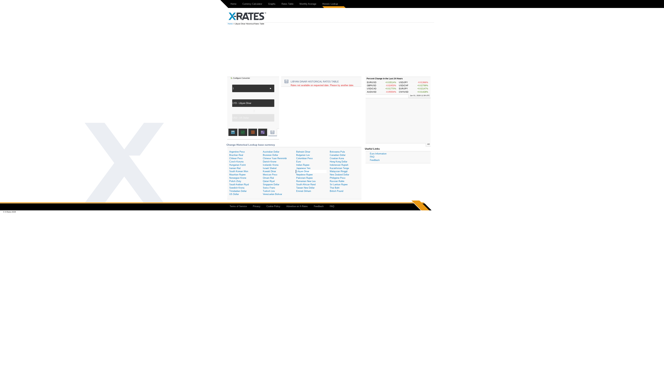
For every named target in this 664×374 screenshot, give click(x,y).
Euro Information (378, 153)
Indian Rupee (302, 165)
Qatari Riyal (269, 181)
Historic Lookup (330, 4)
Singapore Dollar (271, 184)
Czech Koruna (236, 161)
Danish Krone (269, 161)
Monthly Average (307, 4)
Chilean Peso (236, 158)
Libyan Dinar (303, 171)
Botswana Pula (337, 151)
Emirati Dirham (303, 191)
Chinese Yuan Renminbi (275, 158)
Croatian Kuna (337, 158)
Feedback (375, 160)
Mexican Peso (270, 174)
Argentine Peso (237, 151)
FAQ (372, 156)
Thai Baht (334, 187)
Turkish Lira (269, 191)
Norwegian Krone (237, 178)
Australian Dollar (271, 151)
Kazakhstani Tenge (339, 168)
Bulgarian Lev (303, 155)
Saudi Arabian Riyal (239, 184)
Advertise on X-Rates (297, 206)
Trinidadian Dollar (238, 191)
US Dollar (234, 194)
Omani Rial (268, 178)
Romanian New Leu (306, 181)
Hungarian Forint (237, 165)
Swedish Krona (236, 187)
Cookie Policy (273, 206)
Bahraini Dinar (303, 151)
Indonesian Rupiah (339, 165)
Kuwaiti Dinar (269, 171)
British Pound (336, 191)
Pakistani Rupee (304, 178)
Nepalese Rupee (304, 174)
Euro (298, 161)
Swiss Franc (269, 187)
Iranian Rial (235, 168)
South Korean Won (238, 171)
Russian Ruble (337, 181)
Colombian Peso (304, 158)
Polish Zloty (235, 181)
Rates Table (287, 4)
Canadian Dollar (337, 155)
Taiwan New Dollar (305, 187)
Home (233, 4)
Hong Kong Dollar (338, 161)
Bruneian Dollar (270, 155)
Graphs (271, 4)
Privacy (256, 206)
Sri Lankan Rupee (339, 184)
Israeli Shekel (269, 168)
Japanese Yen (303, 168)
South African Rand (306, 184)
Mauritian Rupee (237, 174)
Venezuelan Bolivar (272, 194)
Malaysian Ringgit (339, 171)
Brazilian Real (236, 155)
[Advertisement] (332, 50)
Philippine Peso (337, 178)
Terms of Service (238, 206)
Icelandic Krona (270, 165)
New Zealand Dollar (339, 174)
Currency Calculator (252, 4)
